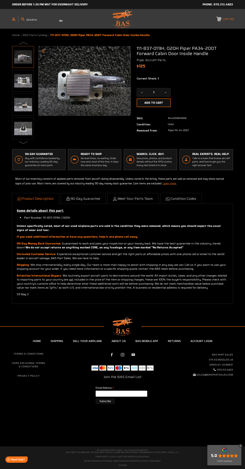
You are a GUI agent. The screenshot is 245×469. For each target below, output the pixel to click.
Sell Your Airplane (87, 341)
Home (37, 341)
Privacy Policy (28, 376)
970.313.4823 (223, 4)
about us (119, 341)
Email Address (105, 388)
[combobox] (43, 20)
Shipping (57, 341)
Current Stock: (148, 79)
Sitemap (122, 465)
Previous (23, 43)
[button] (122, 431)
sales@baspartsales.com (214, 375)
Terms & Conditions (28, 354)
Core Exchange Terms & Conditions (28, 365)
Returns (174, 341)
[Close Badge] (240, 446)
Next (23, 142)
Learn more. (170, 183)
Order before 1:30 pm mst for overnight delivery (50, 4)
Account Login (201, 341)
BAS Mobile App (146, 341)
